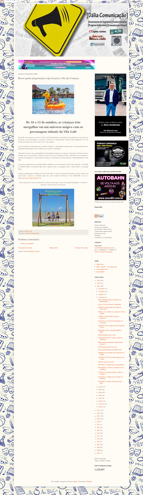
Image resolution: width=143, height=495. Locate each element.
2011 (98, 442)
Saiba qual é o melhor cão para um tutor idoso (110, 382)
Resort (37, 233)
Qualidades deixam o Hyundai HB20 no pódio (110, 331)
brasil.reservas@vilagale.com (31, 178)
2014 (98, 433)
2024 (98, 286)
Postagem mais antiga (81, 248)
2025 (98, 283)
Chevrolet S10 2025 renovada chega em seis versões (111, 358)
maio (100, 395)
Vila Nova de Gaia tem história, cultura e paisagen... (110, 373)
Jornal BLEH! (100, 272)
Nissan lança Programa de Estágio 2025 (110, 350)
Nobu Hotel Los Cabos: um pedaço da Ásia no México (111, 368)
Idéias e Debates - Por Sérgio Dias (106, 267)
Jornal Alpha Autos (102, 269)
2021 (98, 416)
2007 (98, 453)
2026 (98, 280)
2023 (98, 410)
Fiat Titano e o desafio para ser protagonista (111, 365)
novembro (102, 291)
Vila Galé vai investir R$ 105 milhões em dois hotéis (110, 322)
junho (100, 392)
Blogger (89, 481)
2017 (98, 425)
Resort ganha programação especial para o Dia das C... (110, 343)
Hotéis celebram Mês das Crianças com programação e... (109, 300)
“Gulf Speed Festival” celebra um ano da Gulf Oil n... (110, 338)
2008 (98, 450)
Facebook (103, 252)
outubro (101, 294)
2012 (98, 439)
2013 (98, 436)
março (101, 401)
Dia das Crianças (30, 233)
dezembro (102, 289)
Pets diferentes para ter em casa (107, 347)
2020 (98, 419)
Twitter (97, 252)
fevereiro (101, 404)
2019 (98, 422)
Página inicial (54, 248)
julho (100, 390)
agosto (101, 387)
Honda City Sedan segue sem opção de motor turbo (109, 308)
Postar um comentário (27, 243)
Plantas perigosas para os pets (107, 335)
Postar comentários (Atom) (31, 251)
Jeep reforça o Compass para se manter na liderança (110, 378)
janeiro (101, 407)
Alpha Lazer (100, 264)
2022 (98, 413)
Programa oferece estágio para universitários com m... (111, 326)
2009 (98, 447)
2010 (98, 445)
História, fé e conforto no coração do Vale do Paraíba (111, 312)
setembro (101, 297)
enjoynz (75, 481)
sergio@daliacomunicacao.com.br (105, 248)
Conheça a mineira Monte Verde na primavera (108, 317)
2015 (98, 430)
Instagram (110, 252)
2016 (98, 427)
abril (100, 398)
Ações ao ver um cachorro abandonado (109, 304)
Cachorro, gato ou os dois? (106, 362)
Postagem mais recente (25, 248)
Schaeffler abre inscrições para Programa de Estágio (111, 353)
